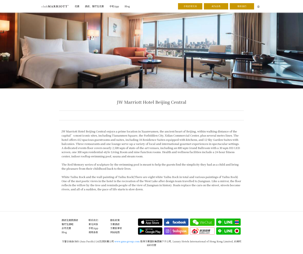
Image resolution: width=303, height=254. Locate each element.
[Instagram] (176, 231)
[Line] (228, 222)
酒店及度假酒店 (70, 220)
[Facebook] (176, 222)
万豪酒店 (115, 224)
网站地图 (115, 232)
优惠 (77, 6)
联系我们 (242, 6)
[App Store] (150, 222)
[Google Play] (150, 231)
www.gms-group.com (127, 241)
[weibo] (202, 231)
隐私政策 (115, 220)
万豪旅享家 (116, 228)
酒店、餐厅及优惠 (94, 6)
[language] (258, 7)
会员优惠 (66, 228)
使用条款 (93, 232)
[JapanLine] (228, 231)
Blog (127, 6)
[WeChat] (202, 222)
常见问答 (93, 224)
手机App (114, 6)
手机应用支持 (190, 6)
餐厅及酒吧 (67, 224)
